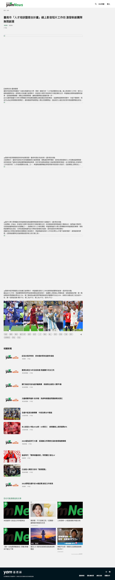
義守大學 (22, 334)
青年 (71, 334)
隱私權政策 (90, 576)
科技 (19, 337)
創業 (29, 334)
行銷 (65, 334)
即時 (8, 10)
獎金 (13, 337)
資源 (60, 334)
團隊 (11, 334)
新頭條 (5, 25)
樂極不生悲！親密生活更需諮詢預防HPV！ (69, 548)
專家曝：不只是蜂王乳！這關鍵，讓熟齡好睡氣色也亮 (43, 521)
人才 (39, 334)
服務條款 (81, 576)
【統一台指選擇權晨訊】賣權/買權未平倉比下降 (16, 548)
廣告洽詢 (99, 576)
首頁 (5, 10)
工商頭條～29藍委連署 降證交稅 (68, 520)
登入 (108, 4)
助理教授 (7, 337)
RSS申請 (101, 4)
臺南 (16, 334)
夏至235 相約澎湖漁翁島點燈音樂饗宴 (43, 548)
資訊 (55, 334)
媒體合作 (107, 576)
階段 (45, 334)
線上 (50, 334)
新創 (5, 334)
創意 (34, 334)
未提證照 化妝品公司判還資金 (14, 520)
